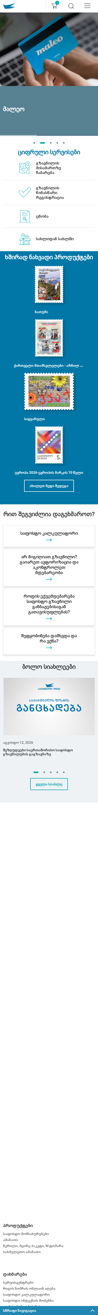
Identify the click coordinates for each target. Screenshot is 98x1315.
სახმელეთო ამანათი (22, 1252)
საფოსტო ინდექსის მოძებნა (28, 1300)
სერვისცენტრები (18, 1282)
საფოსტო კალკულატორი (26, 1294)
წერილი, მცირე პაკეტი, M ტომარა (33, 1246)
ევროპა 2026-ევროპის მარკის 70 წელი (49, 473)
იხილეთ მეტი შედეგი (49, 486)
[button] (36, 772)
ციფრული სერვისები (49, 152)
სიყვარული (34, 419)
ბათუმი (41, 312)
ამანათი (10, 1240)
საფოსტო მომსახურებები (26, 1234)
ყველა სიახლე (49, 784)
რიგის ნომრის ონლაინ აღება (29, 1288)
